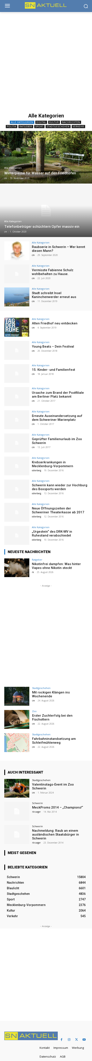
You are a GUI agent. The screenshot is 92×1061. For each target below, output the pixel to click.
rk (33, 572)
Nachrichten (71, 122)
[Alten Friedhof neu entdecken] (16, 327)
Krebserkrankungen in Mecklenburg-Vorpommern (52, 464)
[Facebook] (61, 1039)
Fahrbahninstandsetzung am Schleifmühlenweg (54, 741)
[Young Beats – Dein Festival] (16, 350)
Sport (39, 126)
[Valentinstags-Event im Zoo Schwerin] (16, 788)
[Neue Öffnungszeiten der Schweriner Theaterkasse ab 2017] (16, 512)
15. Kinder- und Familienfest (53, 370)
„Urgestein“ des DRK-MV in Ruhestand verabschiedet (52, 533)
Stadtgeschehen (58, 126)
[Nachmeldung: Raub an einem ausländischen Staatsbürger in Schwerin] (16, 834)
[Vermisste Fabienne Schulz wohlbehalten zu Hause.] (16, 273)
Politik (11, 126)
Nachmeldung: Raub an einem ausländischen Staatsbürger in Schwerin (55, 834)
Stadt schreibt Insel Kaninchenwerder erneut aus (54, 295)
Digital (41, 122)
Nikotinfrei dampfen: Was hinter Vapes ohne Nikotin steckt (56, 566)
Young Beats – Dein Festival (53, 346)
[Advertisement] (46, 60)
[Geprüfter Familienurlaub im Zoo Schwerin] (16, 442)
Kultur (54, 122)
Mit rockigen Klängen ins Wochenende (51, 694)
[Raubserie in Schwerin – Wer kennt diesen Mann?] (16, 250)
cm (33, 255)
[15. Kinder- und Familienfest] (16, 373)
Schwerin (37, 803)
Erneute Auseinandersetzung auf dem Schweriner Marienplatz (57, 418)
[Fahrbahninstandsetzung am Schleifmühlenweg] (16, 742)
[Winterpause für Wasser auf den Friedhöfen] (46, 157)
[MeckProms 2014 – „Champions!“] (16, 811)
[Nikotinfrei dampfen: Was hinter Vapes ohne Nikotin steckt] (16, 567)
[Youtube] (84, 1039)
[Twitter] (76, 1039)
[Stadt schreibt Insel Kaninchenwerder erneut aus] (16, 296)
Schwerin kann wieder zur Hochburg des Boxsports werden (59, 487)
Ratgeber (25, 126)
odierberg (36, 470)
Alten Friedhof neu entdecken (54, 323)
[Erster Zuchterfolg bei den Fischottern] (16, 719)
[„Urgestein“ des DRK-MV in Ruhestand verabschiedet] (16, 535)
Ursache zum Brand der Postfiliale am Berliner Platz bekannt (58, 394)
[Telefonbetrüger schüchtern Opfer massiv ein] (46, 210)
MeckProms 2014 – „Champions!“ (57, 807)
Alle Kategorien (22, 122)
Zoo (34, 711)
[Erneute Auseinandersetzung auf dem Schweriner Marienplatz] (16, 419)
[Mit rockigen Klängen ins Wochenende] (16, 696)
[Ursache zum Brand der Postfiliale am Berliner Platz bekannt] (16, 396)
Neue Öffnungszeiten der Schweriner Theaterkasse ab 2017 (58, 510)
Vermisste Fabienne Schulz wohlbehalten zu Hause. (52, 272)
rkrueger (36, 811)
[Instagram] (69, 1039)
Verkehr (78, 126)
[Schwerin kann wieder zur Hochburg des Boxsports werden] (16, 489)
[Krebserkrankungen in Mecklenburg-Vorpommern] (16, 466)
